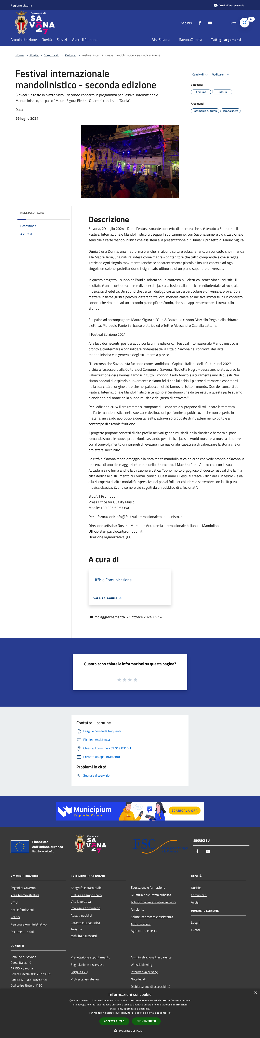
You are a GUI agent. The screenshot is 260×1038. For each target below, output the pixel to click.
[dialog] (130, 1013)
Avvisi (195, 902)
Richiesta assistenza (85, 979)
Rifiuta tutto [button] (146, 1021)
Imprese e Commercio (85, 908)
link (169, 1012)
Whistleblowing (141, 964)
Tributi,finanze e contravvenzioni (153, 902)
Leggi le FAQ (79, 971)
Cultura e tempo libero (86, 895)
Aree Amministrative (25, 895)
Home (19, 55)
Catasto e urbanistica (85, 922)
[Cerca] (244, 22)
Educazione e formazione (148, 887)
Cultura (70, 55)
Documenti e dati (22, 931)
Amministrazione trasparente (151, 957)
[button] (130, 1030)
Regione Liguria (21, 5)
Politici (15, 917)
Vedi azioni (219, 74)
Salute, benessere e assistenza (152, 916)
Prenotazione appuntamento (90, 957)
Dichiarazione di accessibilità (150, 986)
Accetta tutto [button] (114, 1021)
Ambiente (137, 909)
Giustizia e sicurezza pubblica (151, 894)
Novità (34, 55)
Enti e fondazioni (22, 909)
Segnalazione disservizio (87, 964)
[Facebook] (198, 22)
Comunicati (51, 55)
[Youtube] (208, 22)
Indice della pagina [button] (32, 213)
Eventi (195, 929)
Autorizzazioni (141, 924)
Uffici (14, 902)
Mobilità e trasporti (84, 935)
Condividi (198, 74)
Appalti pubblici (81, 915)
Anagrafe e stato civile (86, 887)
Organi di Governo (23, 887)
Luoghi (195, 922)
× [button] (255, 992)
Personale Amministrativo (29, 924)
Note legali (138, 979)
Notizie (196, 887)
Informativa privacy (144, 971)
